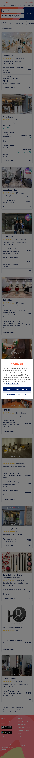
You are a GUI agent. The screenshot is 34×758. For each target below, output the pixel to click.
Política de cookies (12, 384)
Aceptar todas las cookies (17, 389)
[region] (17, 379)
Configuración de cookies (17, 394)
